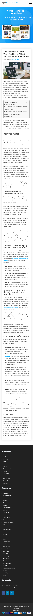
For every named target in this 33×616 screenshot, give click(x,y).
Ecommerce (6, 517)
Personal (5, 553)
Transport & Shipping (9, 568)
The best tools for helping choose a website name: (15, 108)
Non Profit (6, 549)
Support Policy (7, 478)
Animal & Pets (7, 495)
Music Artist (6, 544)
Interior (5, 534)
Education (6, 520)
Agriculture (6, 493)
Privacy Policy (7, 481)
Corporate (6, 512)
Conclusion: (8, 116)
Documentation (7, 469)
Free (4, 524)
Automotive (6, 498)
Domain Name (15, 59)
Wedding (5, 573)
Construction (7, 507)
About (5, 461)
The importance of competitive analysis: (16, 106)
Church (5, 505)
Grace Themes (19, 606)
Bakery (5, 500)
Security (5, 561)
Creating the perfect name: (12, 114)
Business (5, 503)
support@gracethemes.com (10, 585)
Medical (5, 539)
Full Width (5, 527)
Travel (5, 570)
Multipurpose (6, 541)
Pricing (5, 471)
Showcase (6, 473)
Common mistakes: (10, 104)
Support (5, 466)
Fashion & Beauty (8, 522)
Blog (4, 464)
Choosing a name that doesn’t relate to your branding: (16, 112)
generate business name (10, 307)
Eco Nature (6, 515)
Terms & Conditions (8, 476)
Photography (7, 556)
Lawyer (5, 536)
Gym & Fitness (7, 529)
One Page (6, 551)
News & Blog (6, 546)
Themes (5, 459)
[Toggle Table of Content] (26, 102)
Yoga (4, 575)
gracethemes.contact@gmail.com (11, 587)
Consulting (6, 510)
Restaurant (6, 558)
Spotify (7, 356)
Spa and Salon (7, 563)
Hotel (4, 532)
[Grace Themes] (10, 4)
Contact (5, 483)
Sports (5, 565)
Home (5, 456)
